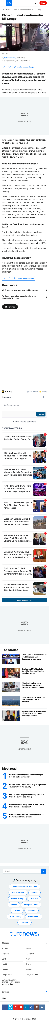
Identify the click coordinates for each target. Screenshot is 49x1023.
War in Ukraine (18, 892)
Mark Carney (15, 916)
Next (28, 959)
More (4, 998)
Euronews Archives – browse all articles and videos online (11, 982)
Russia (14, 904)
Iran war (34, 898)
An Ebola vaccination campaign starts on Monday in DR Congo (19, 297)
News (8, 9)
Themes (5, 943)
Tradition (24, 922)
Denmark (31, 910)
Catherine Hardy (10, 58)
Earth (4, 959)
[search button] (43, 871)
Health (4, 964)
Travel (28, 964)
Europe (5, 948)
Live (43, 3)
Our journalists (32, 975)
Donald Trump (17, 898)
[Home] (3, 9)
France (34, 892)
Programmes (7, 975)
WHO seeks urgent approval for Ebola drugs (20, 290)
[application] (24, 37)
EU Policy (30, 954)
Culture (5, 969)
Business (5, 954)
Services (5, 992)
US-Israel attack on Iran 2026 (24, 886)
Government (33, 916)
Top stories (10, 650)
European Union (31, 904)
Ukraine (17, 910)
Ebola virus (10, 307)
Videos (29, 969)
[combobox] (24, 871)
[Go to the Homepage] (9, 3)
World (15, 9)
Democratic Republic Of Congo (30, 9)
